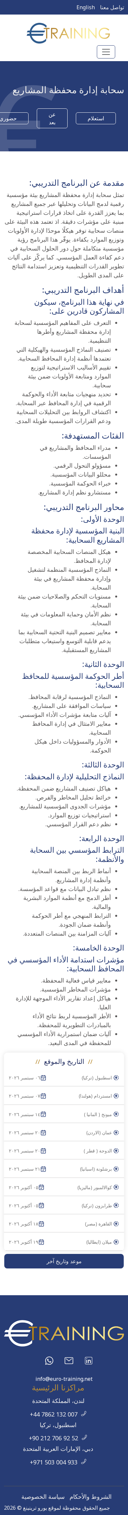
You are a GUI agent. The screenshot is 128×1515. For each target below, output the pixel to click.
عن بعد (52, 118)
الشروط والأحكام (91, 1496)
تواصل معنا (112, 7)
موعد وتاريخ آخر (64, 1261)
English (85, 7)
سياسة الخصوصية (43, 1496)
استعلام (96, 118)
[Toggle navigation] (106, 51)
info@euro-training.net (64, 1378)
